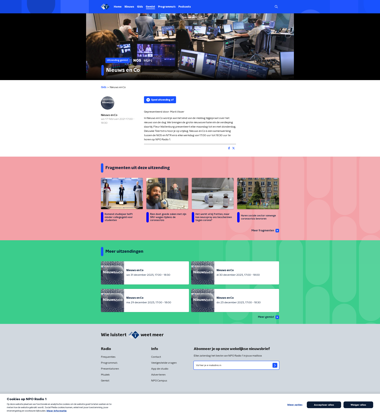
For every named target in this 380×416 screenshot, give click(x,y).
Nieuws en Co (109, 115)
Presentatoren (110, 369)
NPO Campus (159, 380)
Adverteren (158, 374)
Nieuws (129, 6)
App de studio (159, 369)
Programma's (166, 6)
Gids (140, 6)
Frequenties (108, 357)
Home (118, 6)
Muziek (105, 374)
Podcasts (184, 6)
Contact (156, 357)
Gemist (150, 6)
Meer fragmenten (262, 230)
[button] (276, 6)
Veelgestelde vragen (164, 363)
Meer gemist (266, 317)
